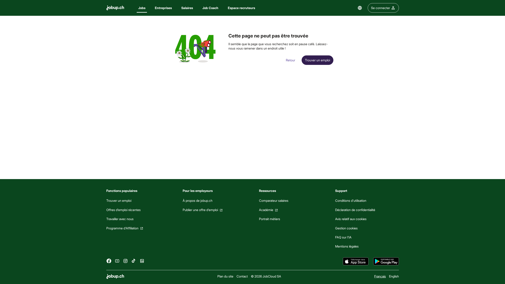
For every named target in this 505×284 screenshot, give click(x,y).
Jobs (141, 8)
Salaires (187, 8)
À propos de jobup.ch (197, 200)
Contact (242, 276)
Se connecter (380, 8)
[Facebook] (108, 260)
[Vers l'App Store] (355, 261)
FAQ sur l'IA (343, 237)
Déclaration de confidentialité (355, 210)
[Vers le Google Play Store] (386, 261)
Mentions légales (347, 246)
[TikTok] (133, 260)
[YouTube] (117, 260)
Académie (266, 210)
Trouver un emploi (118, 200)
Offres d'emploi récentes (123, 210)
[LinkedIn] (142, 260)
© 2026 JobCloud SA (266, 276)
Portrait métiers (269, 219)
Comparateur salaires (273, 200)
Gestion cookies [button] (346, 228)
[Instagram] (125, 260)
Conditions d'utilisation (350, 200)
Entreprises (163, 8)
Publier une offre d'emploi (200, 210)
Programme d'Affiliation (122, 228)
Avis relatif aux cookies (351, 219)
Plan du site (225, 276)
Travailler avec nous (120, 219)
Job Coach (210, 8)
